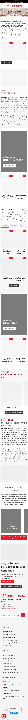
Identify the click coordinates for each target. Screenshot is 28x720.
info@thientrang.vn (19, 2)
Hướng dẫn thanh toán (9, 658)
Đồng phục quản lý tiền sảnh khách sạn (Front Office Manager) (20, 55)
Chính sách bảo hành (9, 667)
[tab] (5, 226)
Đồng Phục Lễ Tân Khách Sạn (7, 57)
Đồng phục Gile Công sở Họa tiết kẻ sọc (7, 196)
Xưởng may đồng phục (9, 634)
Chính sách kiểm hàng (9, 669)
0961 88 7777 (9, 2)
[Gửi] (23, 615)
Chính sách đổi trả (8, 664)
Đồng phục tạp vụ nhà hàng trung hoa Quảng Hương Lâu (7, 359)
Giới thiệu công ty (8, 631)
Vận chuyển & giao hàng (10, 661)
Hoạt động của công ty (9, 637)
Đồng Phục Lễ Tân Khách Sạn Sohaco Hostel (7, 251)
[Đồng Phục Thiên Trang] (14, 6)
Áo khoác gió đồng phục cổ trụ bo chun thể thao (20, 196)
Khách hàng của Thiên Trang (11, 643)
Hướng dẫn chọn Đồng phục (11, 672)
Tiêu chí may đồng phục (10, 640)
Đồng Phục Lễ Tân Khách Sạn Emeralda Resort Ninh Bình (20, 278)
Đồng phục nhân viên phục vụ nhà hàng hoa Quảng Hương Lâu (20, 360)
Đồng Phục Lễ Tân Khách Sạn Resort (7, 277)
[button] (2, 6)
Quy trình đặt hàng (8, 655)
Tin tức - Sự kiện (7, 646)
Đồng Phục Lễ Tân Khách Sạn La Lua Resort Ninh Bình (20, 251)
